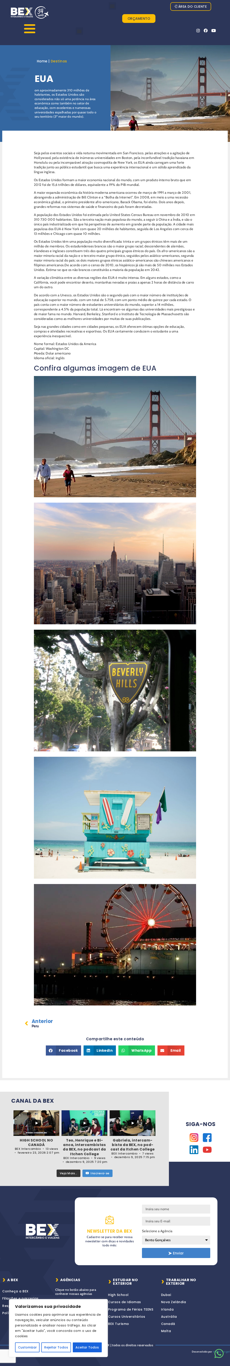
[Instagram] (198, 30)
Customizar (27, 1347)
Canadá (168, 1324)
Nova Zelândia (173, 1302)
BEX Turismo (118, 1324)
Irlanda (167, 1309)
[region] (58, 1328)
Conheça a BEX (15, 1291)
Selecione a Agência (157, 1231)
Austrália (169, 1316)
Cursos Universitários (126, 1316)
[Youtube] (213, 30)
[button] (112, 6)
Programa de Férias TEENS (130, 1309)
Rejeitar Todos (56, 1347)
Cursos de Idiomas (124, 1302)
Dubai (166, 1295)
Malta (166, 1331)
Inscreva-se (100, 1173)
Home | (43, 61)
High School (118, 1295)
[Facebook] (206, 30)
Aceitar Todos (87, 1347)
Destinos (59, 61)
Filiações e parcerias (20, 1298)
